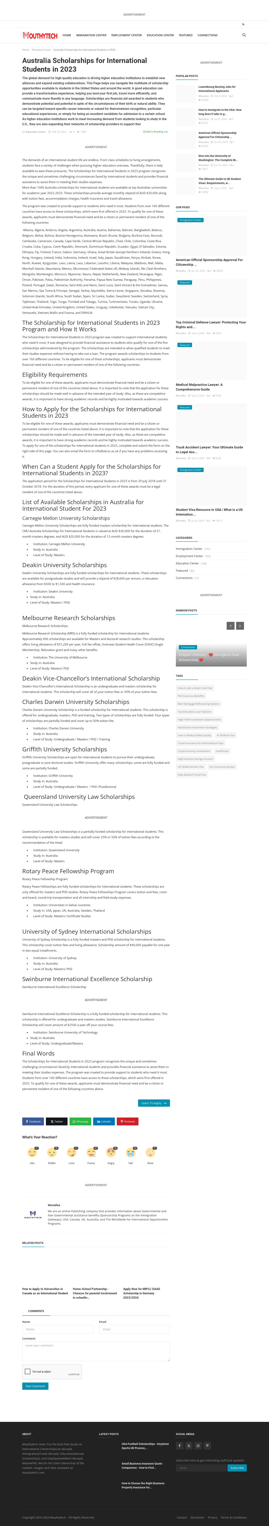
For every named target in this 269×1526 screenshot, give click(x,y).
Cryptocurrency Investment (194, 751)
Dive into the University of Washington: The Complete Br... (218, 158)
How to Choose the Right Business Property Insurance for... (143, 1485)
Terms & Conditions (234, 1517)
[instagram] (198, 1445)
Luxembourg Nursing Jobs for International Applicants (217, 89)
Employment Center (126, 35)
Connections (208, 35)
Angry (111, 1163)
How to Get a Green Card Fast (195, 688)
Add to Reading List (157, 131)
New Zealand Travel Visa (192, 774)
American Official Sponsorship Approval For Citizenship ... (218, 135)
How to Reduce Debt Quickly (194, 735)
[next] (240, 626)
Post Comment (35, 1386)
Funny (91, 1163)
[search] (244, 35)
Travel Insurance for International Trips (200, 743)
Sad (130, 1163)
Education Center (160, 35)
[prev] (230, 626)
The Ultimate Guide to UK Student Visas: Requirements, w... (220, 181)
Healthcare (222, 751)
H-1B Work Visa (226, 735)
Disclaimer (197, 1517)
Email (102, 1322)
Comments (36, 1311)
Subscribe (237, 1468)
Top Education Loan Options (194, 711)
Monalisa (54, 1205)
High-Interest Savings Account (195, 759)
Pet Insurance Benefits (191, 696)
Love (71, 1163)
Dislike (52, 1163)
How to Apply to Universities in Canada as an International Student (45, 1291)
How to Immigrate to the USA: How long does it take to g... (220, 112)
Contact (182, 1517)
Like (32, 1163)
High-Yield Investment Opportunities (199, 719)
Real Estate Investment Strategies (197, 727)
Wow (150, 1163)
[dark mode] (243, 24)
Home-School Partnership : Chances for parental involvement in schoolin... (95, 1293)
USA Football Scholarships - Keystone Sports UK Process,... (145, 1446)
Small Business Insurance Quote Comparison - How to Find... (142, 1465)
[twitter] (189, 1445)
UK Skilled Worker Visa (191, 767)
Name (26, 1322)
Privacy (212, 1517)
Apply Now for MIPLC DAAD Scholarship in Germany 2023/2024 (141, 1293)
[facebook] (179, 1445)
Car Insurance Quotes (222, 767)
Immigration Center (91, 35)
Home (67, 35)
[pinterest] (207, 1445)
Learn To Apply (153, 1103)
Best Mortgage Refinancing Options (198, 704)
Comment (28, 1338)
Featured (186, 35)
